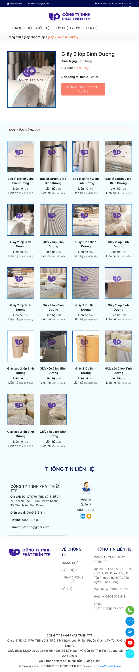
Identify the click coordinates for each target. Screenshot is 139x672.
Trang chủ (14, 37)
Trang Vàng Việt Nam (109, 666)
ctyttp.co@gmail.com (34, 527)
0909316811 (89, 87)
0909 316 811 (35, 512)
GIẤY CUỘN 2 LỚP (67, 28)
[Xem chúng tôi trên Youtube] (128, 643)
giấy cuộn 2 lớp (34, 37)
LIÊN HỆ (91, 28)
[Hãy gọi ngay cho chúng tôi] (128, 610)
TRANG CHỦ (21, 28)
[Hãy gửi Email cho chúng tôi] (128, 654)
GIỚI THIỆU (44, 28)
